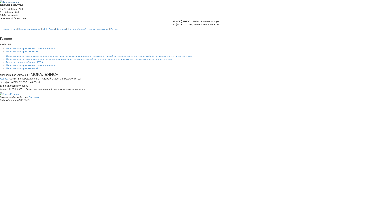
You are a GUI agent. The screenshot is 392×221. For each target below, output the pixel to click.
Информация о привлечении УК (22, 51)
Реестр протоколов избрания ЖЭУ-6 (24, 62)
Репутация (34, 97)
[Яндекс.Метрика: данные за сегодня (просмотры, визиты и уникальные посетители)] (9, 93)
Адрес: (4, 78)
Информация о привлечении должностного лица (30, 48)
